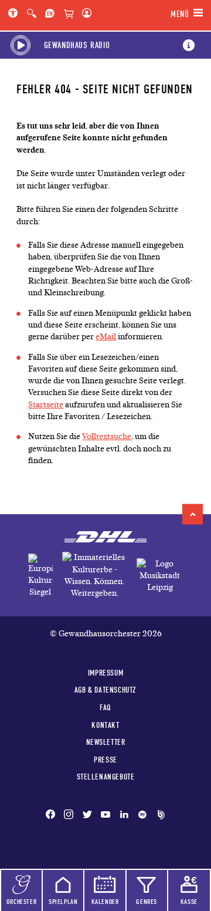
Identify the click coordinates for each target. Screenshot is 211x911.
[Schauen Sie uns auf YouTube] (105, 815)
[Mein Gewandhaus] (84, 14)
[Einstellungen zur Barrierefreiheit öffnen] (15, 14)
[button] (192, 514)
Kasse (189, 901)
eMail (106, 336)
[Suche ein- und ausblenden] (31, 14)
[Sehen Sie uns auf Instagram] (68, 815)
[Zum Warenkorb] (68, 14)
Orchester (21, 901)
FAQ (105, 707)
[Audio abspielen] (20, 45)
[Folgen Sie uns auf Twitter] (87, 815)
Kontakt (105, 725)
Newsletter (105, 742)
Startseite (45, 404)
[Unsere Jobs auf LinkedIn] (124, 815)
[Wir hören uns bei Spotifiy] (142, 815)
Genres (146, 901)
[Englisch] (49, 14)
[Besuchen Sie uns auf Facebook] (53, 815)
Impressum (105, 672)
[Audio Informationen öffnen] (189, 45)
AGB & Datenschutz (105, 689)
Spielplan (63, 901)
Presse (105, 759)
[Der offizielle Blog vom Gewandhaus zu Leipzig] (159, 815)
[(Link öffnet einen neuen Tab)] (40, 576)
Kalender (105, 901)
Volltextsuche (106, 436)
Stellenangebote (106, 776)
